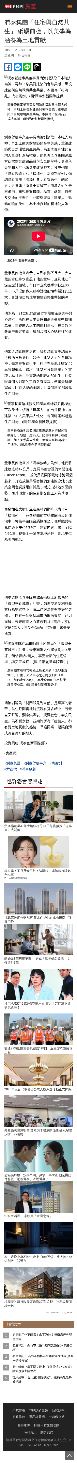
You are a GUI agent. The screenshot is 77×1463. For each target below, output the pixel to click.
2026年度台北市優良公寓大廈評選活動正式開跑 (37, 1089)
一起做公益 (57, 1417)
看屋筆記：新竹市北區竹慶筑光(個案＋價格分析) (42, 1347)
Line (27, 67)
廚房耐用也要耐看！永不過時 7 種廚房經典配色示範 (42, 1337)
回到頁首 (69, 1455)
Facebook (8, 67)
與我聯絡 (18, 1410)
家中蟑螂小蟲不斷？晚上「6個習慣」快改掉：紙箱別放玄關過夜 (42, 1369)
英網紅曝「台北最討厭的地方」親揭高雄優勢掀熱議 (42, 1379)
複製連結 (37, 67)
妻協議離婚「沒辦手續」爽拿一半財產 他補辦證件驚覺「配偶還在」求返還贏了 (37, 1177)
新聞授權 (58, 1410)
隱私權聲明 (37, 1417)
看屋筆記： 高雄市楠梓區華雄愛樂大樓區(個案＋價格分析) (42, 1358)
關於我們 (46, 1432)
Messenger (18, 67)
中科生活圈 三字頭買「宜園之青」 (28, 1216)
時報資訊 (30, 1432)
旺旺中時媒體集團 (46, 1425)
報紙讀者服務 (38, 1410)
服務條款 (18, 1417)
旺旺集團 (24, 1425)
